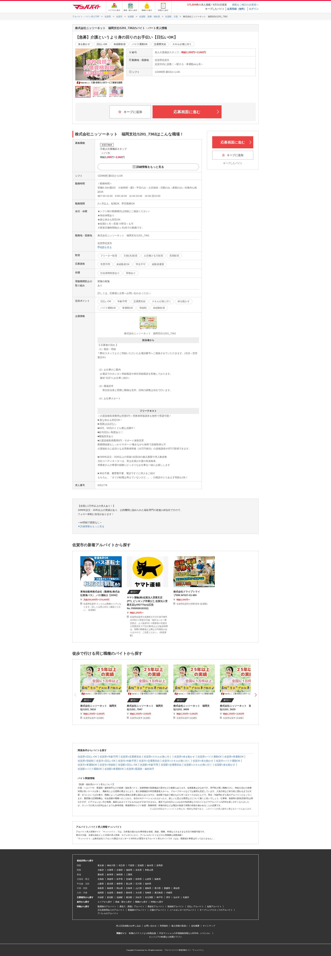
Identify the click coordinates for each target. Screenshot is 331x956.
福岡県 (101, 892)
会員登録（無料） (236, 8)
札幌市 (186, 897)
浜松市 (139, 897)
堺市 (168, 897)
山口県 (139, 888)
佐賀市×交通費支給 (149, 760)
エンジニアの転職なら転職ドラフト (165, 937)
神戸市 (160, 897)
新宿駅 (110, 897)
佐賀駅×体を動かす (225, 764)
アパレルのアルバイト (108, 913)
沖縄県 (169, 892)
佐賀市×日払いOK (106, 760)
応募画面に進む (187, 112)
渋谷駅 (101, 897)
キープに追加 (132, 112)
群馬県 (160, 865)
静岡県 (120, 874)
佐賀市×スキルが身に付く (176, 760)
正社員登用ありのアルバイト (111, 910)
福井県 (148, 884)
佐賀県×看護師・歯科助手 (140, 768)
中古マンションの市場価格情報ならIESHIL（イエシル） (185, 933)
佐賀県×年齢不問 (109, 756)
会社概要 (195, 926)
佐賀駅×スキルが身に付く (198, 764)
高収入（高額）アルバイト (131, 906)
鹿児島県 (158, 892)
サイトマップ (209, 926)
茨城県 (141, 865)
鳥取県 (101, 888)
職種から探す (141, 902)
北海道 (101, 879)
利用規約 (164, 926)
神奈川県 (111, 865)
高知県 (176, 888)
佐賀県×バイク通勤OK (210, 756)
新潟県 (110, 884)
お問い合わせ (150, 926)
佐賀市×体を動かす (203, 760)
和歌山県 (149, 870)
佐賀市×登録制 (108, 764)
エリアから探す (105, 902)
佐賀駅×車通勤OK (114, 768)
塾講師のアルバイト (107, 906)
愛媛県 (167, 888)
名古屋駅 (149, 897)
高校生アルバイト (156, 906)
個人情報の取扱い (179, 926)
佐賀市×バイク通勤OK (228, 760)
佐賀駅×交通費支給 (171, 764)
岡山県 (120, 888)
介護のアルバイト (158, 910)
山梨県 (101, 884)
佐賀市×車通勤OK (87, 764)
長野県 (120, 884)
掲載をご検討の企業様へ (245, 4)
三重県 (129, 874)
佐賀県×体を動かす (184, 756)
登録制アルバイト (175, 906)
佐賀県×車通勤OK (234, 756)
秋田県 (139, 879)
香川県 (157, 888)
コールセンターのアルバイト (182, 910)
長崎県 (120, 892)
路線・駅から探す (123, 902)
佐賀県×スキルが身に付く (158, 756)
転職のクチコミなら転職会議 (142, 933)
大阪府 (101, 870)
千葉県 (131, 865)
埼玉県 (122, 865)
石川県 (139, 884)
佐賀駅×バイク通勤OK (90, 768)
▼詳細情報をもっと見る (91, 526)
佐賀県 (110, 892)
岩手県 (120, 879)
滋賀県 (129, 870)
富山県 (129, 884)
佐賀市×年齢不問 (127, 760)
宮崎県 (148, 892)
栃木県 (150, 865)
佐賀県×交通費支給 (131, 756)
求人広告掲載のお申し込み (128, 926)
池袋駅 (120, 897)
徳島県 (148, 888)
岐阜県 (110, 874)
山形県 (148, 879)
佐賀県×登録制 (86, 760)
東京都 (101, 865)
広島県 (129, 888)
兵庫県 (110, 870)
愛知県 (101, 874)
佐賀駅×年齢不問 (149, 764)
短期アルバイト (214, 906)
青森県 (110, 879)
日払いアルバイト (195, 906)
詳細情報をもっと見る (150, 166)
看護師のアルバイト (137, 910)
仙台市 (176, 897)
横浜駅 (129, 897)
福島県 (157, 879)
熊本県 (129, 892)
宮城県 (129, 879)
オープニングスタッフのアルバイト (216, 910)
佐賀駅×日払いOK (127, 764)
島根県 (110, 888)
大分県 (139, 892)
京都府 (120, 870)
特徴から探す (157, 902)
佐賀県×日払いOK (87, 756)
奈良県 (139, 870)
